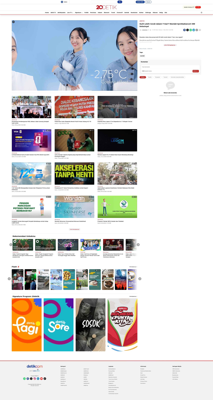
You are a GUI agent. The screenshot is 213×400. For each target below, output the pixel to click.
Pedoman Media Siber (145, 371)
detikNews (63, 368)
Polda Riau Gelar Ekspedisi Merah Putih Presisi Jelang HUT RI (73, 121)
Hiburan (155, 12)
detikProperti (64, 385)
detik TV (53, 12)
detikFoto (86, 381)
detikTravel (86, 368)
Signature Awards (112, 377)
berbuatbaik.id (111, 368)
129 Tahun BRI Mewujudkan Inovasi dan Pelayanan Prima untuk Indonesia (31, 188)
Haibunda (174, 373)
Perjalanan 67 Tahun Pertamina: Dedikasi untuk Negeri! (71, 188)
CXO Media (175, 379)
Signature (78, 12)
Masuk (148, 2)
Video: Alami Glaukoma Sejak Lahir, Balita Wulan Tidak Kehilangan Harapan (135, 255)
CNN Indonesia (175, 368)
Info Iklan (142, 379)
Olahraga (148, 12)
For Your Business (112, 389)
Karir (141, 373)
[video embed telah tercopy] (200, 30)
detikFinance (64, 373)
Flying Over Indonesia (113, 387)
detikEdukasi (64, 371)
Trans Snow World (112, 379)
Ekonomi (106, 12)
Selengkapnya (132, 266)
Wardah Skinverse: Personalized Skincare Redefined (70, 221)
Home (47, 12)
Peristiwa (93, 12)
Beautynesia (175, 375)
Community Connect (113, 393)
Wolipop (86, 375)
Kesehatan (134, 12)
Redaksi (142, 368)
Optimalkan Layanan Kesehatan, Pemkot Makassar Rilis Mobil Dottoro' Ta (116, 188)
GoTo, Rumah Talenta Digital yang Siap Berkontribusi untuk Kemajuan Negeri (72, 155)
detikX (85, 377)
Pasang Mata (111, 371)
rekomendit (111, 391)
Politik (86, 12)
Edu (166, 12)
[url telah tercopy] (197, 30)
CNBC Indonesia (176, 371)
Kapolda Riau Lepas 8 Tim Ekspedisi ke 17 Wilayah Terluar (115, 121)
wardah (142, 56)
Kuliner (141, 12)
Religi (161, 12)
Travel (113, 12)
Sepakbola (63, 381)
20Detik (85, 379)
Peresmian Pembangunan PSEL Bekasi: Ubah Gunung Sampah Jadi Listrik (30, 122)
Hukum (100, 12)
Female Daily (175, 377)
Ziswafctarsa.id (112, 385)
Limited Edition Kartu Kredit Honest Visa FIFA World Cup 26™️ (30, 154)
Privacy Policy (143, 381)
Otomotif (120, 12)
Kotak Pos (142, 375)
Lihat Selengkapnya (74, 229)
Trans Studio (111, 381)
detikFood (86, 371)
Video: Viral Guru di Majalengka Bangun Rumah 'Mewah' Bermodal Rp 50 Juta (89, 255)
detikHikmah (86, 383)
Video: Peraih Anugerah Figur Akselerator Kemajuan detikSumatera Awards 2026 (23, 255)
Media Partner (143, 377)
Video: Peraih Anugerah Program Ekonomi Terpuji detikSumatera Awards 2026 (44, 255)
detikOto (63, 383)
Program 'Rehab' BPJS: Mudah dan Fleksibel (111, 221)
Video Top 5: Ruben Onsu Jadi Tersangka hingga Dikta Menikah (66, 254)
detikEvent (110, 375)
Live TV (69, 12)
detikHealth (86, 373)
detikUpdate (61, 12)
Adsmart (110, 373)
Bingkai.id (110, 383)
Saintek (126, 12)
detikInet (63, 375)
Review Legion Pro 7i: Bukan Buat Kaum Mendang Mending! (115, 154)
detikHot (63, 377)
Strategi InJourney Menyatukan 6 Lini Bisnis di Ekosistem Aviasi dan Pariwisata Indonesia (113, 255)
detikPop (86, 385)
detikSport (63, 379)
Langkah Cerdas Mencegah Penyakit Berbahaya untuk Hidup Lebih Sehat (30, 222)
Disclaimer (142, 383)
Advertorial (144, 30)
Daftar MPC (140, 2)
